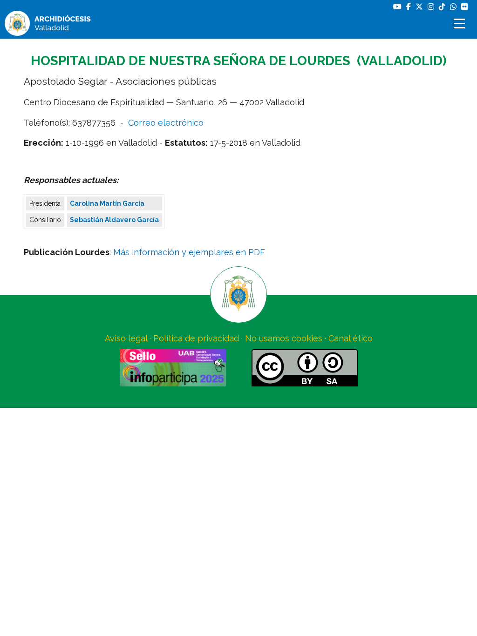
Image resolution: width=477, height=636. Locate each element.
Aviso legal (126, 338)
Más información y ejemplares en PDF (189, 252)
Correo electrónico (166, 123)
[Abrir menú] (461, 23)
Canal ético (350, 338)
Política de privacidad (196, 338)
